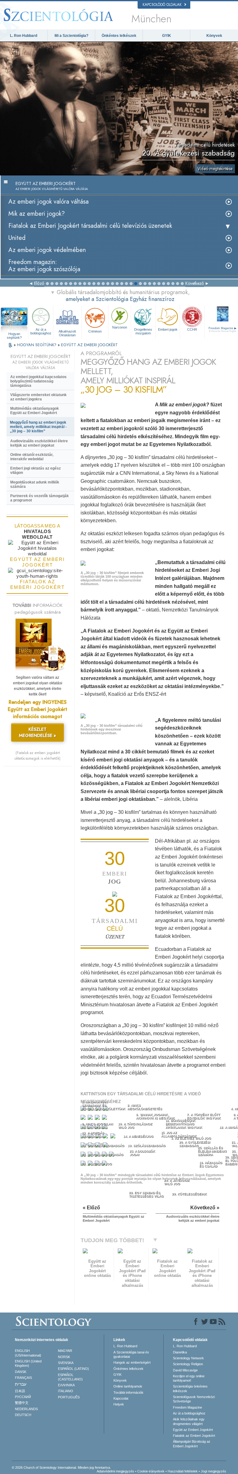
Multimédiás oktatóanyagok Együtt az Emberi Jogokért (34, 410)
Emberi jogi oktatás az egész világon (35, 470)
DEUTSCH (23, 1415)
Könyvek (214, 35)
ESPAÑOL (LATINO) (73, 1368)
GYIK (166, 35)
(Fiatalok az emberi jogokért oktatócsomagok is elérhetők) (37, 755)
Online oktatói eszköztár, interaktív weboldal (31, 456)
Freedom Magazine (187, 1407)
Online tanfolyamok (127, 1386)
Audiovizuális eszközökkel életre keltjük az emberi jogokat (39, 443)
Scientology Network (188, 1358)
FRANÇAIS (23, 1377)
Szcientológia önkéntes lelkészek (190, 1388)
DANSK (20, 1372)
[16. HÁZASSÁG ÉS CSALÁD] (106, 1137)
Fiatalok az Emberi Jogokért (194, 1435)
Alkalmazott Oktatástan (67, 332)
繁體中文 (22, 1403)
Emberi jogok (168, 329)
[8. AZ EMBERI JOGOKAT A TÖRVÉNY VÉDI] (105, 1118)
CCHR (192, 329)
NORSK (64, 1357)
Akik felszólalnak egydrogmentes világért (189, 1421)
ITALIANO (65, 1391)
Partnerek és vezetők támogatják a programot (39, 498)
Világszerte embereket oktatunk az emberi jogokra (38, 397)
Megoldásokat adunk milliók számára (34, 484)
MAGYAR (65, 1351)
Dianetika (180, 1352)
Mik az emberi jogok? (36, 213)
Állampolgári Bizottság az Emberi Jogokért (191, 1444)
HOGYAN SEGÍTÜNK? (37, 345)
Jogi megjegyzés (213, 1471)
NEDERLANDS (26, 1409)
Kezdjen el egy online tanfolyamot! (189, 1378)
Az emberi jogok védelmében (47, 249)
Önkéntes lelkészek (119, 35)
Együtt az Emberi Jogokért (193, 1430)
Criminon (95, 331)
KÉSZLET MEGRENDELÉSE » (37, 732)
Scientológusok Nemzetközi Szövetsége (194, 1399)
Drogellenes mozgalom (143, 331)
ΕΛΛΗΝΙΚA (66, 1385)
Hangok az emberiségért (132, 1362)
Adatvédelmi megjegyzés (115, 1471)
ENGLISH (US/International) (28, 1353)
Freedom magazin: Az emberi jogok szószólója (44, 266)
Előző (39, 283)
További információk (128, 1392)
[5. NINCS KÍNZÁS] (84, 1118)
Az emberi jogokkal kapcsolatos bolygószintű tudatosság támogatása (38, 381)
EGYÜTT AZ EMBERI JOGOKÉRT (89, 345)
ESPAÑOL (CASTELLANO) (70, 1377)
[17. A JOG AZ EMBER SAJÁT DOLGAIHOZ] (113, 1137)
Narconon (119, 327)
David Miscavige (185, 1370)
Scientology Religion (188, 1364)
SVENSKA (65, 1363)
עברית (20, 1384)
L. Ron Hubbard (23, 35)
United (16, 237)
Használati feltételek (183, 1471)
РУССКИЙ (23, 1397)
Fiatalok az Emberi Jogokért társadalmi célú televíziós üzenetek (90, 225)
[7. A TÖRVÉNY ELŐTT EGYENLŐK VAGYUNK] (98, 1118)
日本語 (20, 1391)
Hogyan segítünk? (14, 334)
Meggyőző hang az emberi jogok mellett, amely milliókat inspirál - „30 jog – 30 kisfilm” (38, 426)
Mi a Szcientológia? (71, 35)
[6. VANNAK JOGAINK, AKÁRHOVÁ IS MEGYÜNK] (91, 1118)
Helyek (118, 1404)
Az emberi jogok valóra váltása (48, 201)
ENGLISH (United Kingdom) (28, 1363)
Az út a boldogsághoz (40, 331)
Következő (194, 283)
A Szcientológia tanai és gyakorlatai (131, 1354)
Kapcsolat (120, 1398)
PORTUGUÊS (69, 1397)
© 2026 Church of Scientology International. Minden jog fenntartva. (61, 1467)
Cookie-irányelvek (151, 1471)
